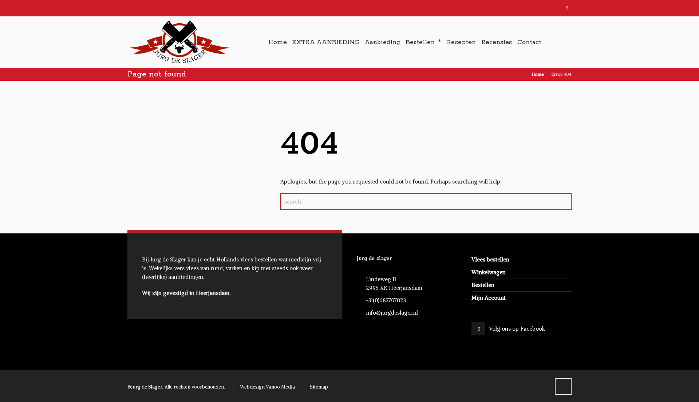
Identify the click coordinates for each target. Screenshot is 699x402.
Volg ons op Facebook (517, 328)
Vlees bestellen (490, 259)
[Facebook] (567, 8)
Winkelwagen (488, 272)
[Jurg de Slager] (179, 42)
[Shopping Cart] (567, 42)
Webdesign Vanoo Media (267, 387)
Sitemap (319, 387)
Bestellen (482, 284)
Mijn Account (488, 297)
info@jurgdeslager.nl (392, 312)
